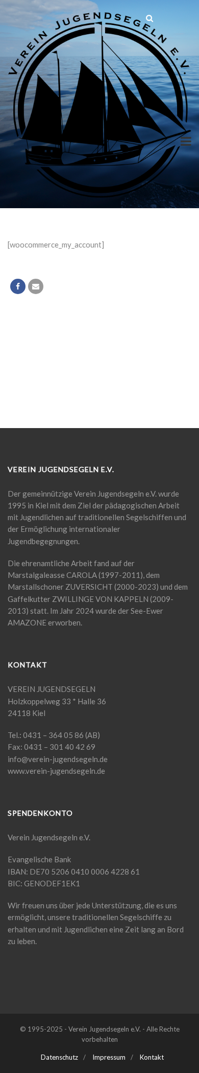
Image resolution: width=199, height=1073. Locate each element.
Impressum (109, 1057)
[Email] (35, 286)
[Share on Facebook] (18, 286)
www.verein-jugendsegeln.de (56, 770)
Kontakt (152, 1057)
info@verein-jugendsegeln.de (58, 759)
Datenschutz (59, 1057)
